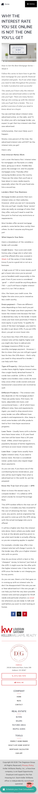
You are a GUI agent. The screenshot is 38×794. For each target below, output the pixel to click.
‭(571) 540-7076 (19, 676)
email (32, 598)
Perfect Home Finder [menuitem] (19, 741)
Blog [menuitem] (19, 701)
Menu (32, 4)
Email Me (20, 683)
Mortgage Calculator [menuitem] (19, 749)
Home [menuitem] (19, 697)
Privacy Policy (28, 765)
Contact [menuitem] (19, 705)
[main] (19, 315)
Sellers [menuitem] (19, 721)
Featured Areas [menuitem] (19, 725)
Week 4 (5, 259)
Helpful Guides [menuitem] (19, 729)
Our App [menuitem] (19, 753)
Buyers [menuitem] (19, 717)
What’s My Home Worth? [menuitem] (19, 745)
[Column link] (10, 4)
